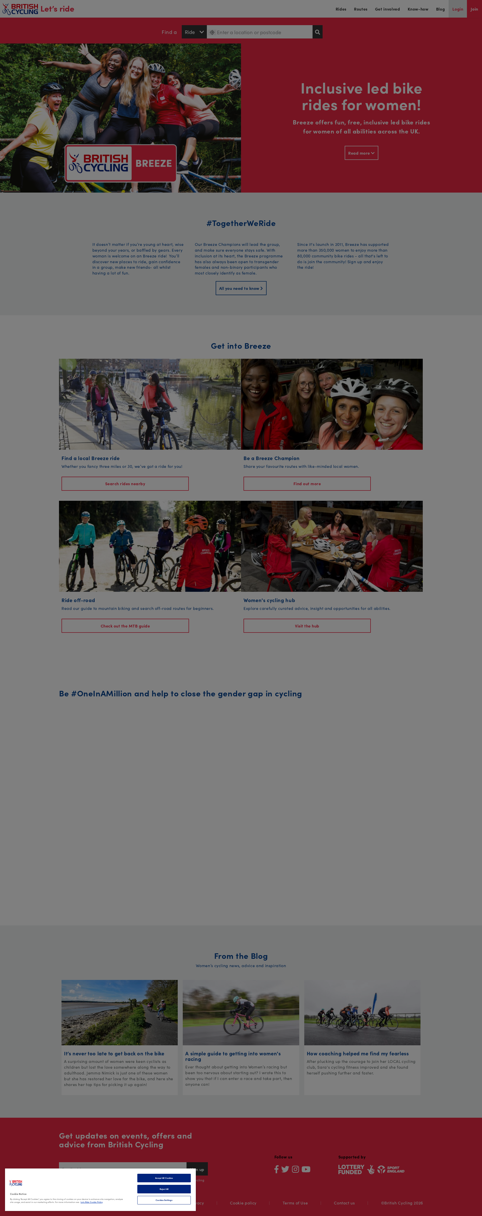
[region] (100, 1189)
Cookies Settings (164, 1200)
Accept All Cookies (164, 1178)
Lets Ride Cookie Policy (92, 1202)
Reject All (164, 1189)
